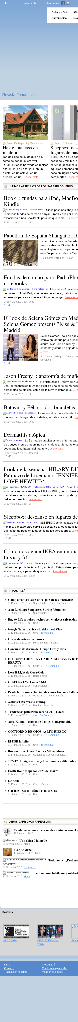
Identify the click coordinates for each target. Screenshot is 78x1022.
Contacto (9, 968)
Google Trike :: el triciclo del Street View (35, 629)
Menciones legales (52, 971)
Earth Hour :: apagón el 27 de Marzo (33, 770)
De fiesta (14, 780)
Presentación (49, 964)
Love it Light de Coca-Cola (26, 672)
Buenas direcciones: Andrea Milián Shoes (36, 751)
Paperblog (22, 15)
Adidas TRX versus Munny (26, 701)
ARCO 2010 (10, 940)
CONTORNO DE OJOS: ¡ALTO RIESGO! (37, 731)
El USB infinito (18, 741)
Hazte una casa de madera (20, 150)
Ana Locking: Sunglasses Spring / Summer (37, 609)
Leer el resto (31, 177)
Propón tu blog (30, 3)
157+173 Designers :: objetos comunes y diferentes (42, 761)
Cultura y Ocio (60, 12)
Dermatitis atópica (24, 434)
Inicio (7, 3)
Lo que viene (23, 849)
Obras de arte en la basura (26, 639)
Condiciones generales (54, 968)
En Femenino (59, 18)
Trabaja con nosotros (15, 971)
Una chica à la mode (33, 840)
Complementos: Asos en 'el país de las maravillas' (41, 599)
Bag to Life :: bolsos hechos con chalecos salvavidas (42, 619)
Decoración (30, 867)
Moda (27, 844)
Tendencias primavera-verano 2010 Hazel (36, 711)
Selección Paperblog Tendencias (25, 143)
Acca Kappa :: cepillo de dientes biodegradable (39, 721)
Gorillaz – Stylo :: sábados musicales (32, 790)
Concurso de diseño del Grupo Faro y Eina (37, 649)
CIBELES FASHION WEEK (48, 942)
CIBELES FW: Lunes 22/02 (27, 682)
